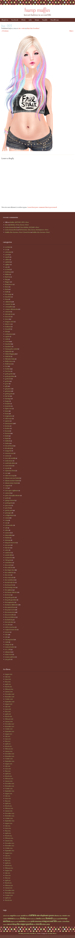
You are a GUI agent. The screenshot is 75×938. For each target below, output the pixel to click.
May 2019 (7, 682)
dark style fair (9, 314)
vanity (6, 642)
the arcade (8, 565)
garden (7, 381)
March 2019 (8, 687)
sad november (9, 525)
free (6, 366)
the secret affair (9, 615)
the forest (8, 595)
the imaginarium (10, 602)
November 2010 (9, 893)
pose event (8, 505)
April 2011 (8, 880)
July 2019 (7, 677)
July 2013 (7, 856)
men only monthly (10, 458)
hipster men (8, 408)
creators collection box (11, 309)
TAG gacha (8, 560)
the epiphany (8, 590)
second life (52, 921)
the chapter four (9, 570)
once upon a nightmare (11, 490)
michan (6, 921)
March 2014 (8, 836)
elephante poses (47, 915)
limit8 (6, 436)
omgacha (7, 486)
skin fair (7, 548)
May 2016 (7, 771)
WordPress (54, 20)
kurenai (7, 431)
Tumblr (44, 20)
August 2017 (8, 734)
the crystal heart (9, 580)
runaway (38, 921)
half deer (28, 918)
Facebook (14, 20)
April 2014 (8, 833)
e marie (64, 916)
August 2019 (8, 674)
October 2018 (9, 699)
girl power (8, 389)
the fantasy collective (11, 592)
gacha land (8, 379)
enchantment (9, 334)
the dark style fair (10, 582)
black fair (7, 277)
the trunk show (9, 622)
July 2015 (7, 796)
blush (6, 289)
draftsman (8, 327)
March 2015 (8, 806)
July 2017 (7, 736)
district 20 (8, 324)
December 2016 (9, 754)
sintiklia (59, 921)
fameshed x (8, 346)
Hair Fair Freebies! (33, 28)
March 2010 (8, 900)
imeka (38, 918)
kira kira (7, 426)
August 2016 (8, 764)
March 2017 (8, 746)
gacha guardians (9, 376)
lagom (54, 918)
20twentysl (8, 252)
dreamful (7, 329)
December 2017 (9, 724)
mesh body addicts (10, 463)
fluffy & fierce (9, 361)
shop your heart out (10, 543)
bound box (8, 297)
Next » (71, 31)
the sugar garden (25, 924)
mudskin (22, 921)
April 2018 (8, 714)
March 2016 (8, 776)
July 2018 (7, 707)
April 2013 (8, 863)
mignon (12, 921)
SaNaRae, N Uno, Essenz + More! (19, 225)
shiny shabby (8, 535)
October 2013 (9, 848)
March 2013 (8, 865)
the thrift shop (9, 620)
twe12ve (7, 632)
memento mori (9, 453)
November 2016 (9, 756)
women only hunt (10, 657)
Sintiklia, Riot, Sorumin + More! (41, 232)
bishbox (7, 274)
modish (16, 921)
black (27, 916)
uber (6, 634)
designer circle (9, 322)
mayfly (58, 918)
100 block (7, 247)
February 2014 (9, 838)
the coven (8, 575)
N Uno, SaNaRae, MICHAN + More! (29, 227)
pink (32, 921)
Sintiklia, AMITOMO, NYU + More (19, 222)
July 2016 (7, 766)
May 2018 (7, 711)
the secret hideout (10, 617)
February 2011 (9, 885)
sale (6, 528)
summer (5, 924)
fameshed (8, 344)
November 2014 (9, 816)
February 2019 (9, 689)
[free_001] (28, 151)
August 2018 (8, 704)
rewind (7, 518)
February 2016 (9, 779)
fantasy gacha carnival (11, 349)
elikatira (56, 916)
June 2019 (8, 679)
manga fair (8, 451)
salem (6, 530)
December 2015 (9, 783)
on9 (6, 488)
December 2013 (9, 843)
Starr (6, 225)
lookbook (7, 441)
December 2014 (9, 813)
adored (5, 915)
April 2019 (8, 684)
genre (7, 384)
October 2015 (9, 789)
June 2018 (8, 709)
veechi (39, 924)
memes (7, 456)
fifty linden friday (10, 359)
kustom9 (7, 433)
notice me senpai (10, 476)
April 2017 (8, 744)
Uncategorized (9, 640)
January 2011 (8, 888)
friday (23, 918)
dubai (6, 331)
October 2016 (9, 759)
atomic (19, 916)
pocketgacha (8, 503)
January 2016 (8, 781)
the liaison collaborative (11, 605)
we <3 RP (7, 649)
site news (7, 545)
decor (6, 319)
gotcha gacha (9, 394)
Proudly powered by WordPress (27, 933)
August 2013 (8, 853)
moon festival (9, 466)
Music (37, 20)
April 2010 (8, 898)
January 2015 (8, 811)
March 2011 (8, 883)
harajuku (7, 404)
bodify (6, 292)
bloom (7, 287)
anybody (7, 262)
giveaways (8, 391)
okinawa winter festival (11, 483)
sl (62, 921)
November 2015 (9, 786)
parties (7, 498)
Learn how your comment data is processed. (42, 207)
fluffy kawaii (8, 364)
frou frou (8, 371)
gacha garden (9, 374)
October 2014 (9, 818)
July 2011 (7, 873)
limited (7, 438)
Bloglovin (4, 20)
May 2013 (7, 861)
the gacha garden (10, 597)
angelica (13, 915)
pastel (29, 921)
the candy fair (9, 567)
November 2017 (9, 726)
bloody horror (9, 284)
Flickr (23, 20)
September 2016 (9, 761)
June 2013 (8, 858)
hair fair (7, 396)
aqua (6, 267)
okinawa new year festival (12, 478)
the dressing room (10, 587)
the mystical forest (10, 607)
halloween (33, 918)
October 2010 (9, 895)
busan (6, 299)
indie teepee (8, 418)
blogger (7, 282)
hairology (7, 399)
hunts (6, 414)
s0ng (44, 921)
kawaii (49, 918)
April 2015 (8, 803)
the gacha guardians (11, 600)
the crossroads (9, 577)
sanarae (7, 533)
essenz (11, 918)
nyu (26, 921)
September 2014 (9, 821)
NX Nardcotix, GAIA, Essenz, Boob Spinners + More (33, 230)
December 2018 (9, 694)
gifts (6, 386)
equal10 (7, 336)
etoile (6, 339)
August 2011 (8, 870)
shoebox (7, 538)
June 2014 (8, 828)
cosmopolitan (9, 307)
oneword (7, 493)
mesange (63, 918)
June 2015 (8, 798)
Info (30, 20)
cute (38, 915)
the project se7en (10, 610)
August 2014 (8, 823)
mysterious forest (10, 471)
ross (6, 523)
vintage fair (8, 644)
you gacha (8, 659)
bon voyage (8, 294)
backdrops (8, 272)
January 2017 (8, 751)
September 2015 (9, 791)
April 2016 (8, 774)
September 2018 (9, 702)
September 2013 (9, 851)
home (6, 411)
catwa (32, 915)
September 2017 (9, 731)
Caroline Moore (52, 933)
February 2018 (9, 719)
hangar (7, 401)
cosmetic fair (9, 304)
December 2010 (9, 890)
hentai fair (8, 406)
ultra (6, 637)
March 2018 (8, 716)
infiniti (44, 919)
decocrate (8, 317)
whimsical (8, 652)
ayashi (23, 915)
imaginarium (8, 416)
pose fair (7, 508)
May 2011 (7, 878)
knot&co (7, 428)
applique (7, 264)
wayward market (10, 647)
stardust (66, 921)
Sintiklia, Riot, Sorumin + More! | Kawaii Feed (17, 232)
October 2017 (9, 729)
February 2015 (9, 808)
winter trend (8, 654)
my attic (7, 468)
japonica (7, 421)
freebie (18, 918)
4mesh (7, 255)
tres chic (7, 625)
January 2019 (8, 692)
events (7, 341)
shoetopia (7, 540)
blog (6, 279)
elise (60, 915)
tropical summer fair (11, 630)
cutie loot (7, 312)
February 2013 (9, 868)
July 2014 (7, 826)
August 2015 (8, 793)
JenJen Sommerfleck (11, 227)
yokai (48, 924)
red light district (9, 515)
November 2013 (9, 846)
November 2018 (9, 697)
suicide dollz (8, 555)
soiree (7, 550)
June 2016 (8, 769)
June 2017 (8, 739)
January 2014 (8, 841)
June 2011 (8, 875)
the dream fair (9, 585)
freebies (7, 369)
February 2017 (9, 749)
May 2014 (7, 831)
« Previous (4, 31)
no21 (6, 473)
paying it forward (10, 500)
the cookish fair (9, 572)
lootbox (7, 443)
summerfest (8, 558)
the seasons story (10, 612)
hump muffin (37, 9)
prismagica (8, 513)
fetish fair (8, 356)
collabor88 (8, 302)
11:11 (6, 249)
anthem (7, 259)
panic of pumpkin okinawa (12, 495)
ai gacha (7, 257)
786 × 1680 (21, 28)
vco (34, 924)
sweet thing (12, 924)
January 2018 (8, 721)
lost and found (9, 446)
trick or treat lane (10, 627)
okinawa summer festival (12, 481)
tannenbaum (8, 562)
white (44, 924)
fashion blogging (10, 354)
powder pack (8, 510)
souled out (8, 553)
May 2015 (7, 801)
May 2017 (7, 741)
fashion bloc (8, 351)
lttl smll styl (8, 448)
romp (6, 520)
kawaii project (9, 423)
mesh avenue (9, 461)
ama (8, 915)
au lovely (7, 269)
